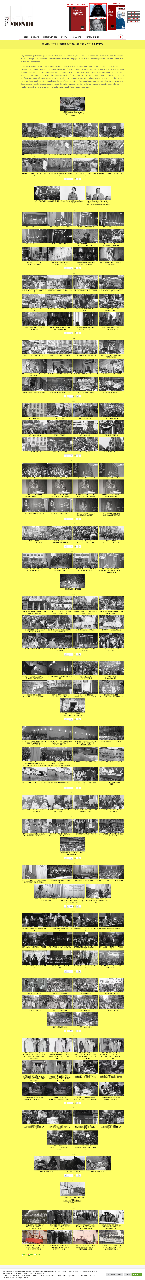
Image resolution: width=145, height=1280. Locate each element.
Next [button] (83, 18)
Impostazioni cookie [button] (114, 1274)
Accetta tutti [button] (137, 1274)
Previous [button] (72, 18)
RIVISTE (133, 12)
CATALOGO (134, 15)
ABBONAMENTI (134, 22)
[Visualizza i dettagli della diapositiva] (77, 19)
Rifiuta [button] (127, 1274)
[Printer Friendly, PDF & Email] (30, 1254)
